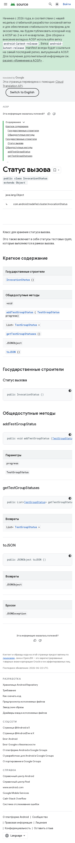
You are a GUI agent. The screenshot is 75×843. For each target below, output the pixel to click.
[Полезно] (48, 113)
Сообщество (40, 817)
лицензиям (9, 658)
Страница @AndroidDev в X (18, 733)
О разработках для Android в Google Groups (28, 755)
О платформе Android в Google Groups (25, 750)
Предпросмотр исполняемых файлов (24, 701)
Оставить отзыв (43, 828)
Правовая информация (18, 822)
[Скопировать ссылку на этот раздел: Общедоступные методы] (60, 414)
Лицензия (41, 822)
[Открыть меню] (5, 4)
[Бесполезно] (54, 113)
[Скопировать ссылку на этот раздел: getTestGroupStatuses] (43, 488)
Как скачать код (12, 696)
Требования (9, 690)
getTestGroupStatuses (21, 334)
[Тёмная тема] (70, 391)
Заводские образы (13, 707)
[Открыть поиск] (50, 4)
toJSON (11, 352)
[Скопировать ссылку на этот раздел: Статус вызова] (31, 380)
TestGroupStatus (48, 312)
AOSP (6, 106)
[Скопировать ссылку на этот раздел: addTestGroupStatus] (40, 424)
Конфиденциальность (18, 828)
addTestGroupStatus (19, 312)
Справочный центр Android (18, 776)
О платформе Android (16, 817)
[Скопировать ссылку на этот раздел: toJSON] (19, 545)
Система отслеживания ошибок (21, 804)
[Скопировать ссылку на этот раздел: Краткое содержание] (52, 258)
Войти (67, 4)
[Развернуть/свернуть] (24, 122)
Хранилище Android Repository (20, 684)
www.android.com (13, 787)
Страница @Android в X (16, 727)
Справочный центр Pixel (16, 781)
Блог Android (10, 738)
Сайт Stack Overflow (14, 798)
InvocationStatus (18, 279)
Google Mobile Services (16, 793)
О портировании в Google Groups (22, 761)
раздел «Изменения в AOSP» (22, 60)
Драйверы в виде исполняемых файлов (25, 712)
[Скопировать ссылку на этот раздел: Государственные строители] (68, 370)
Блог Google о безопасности (19, 744)
